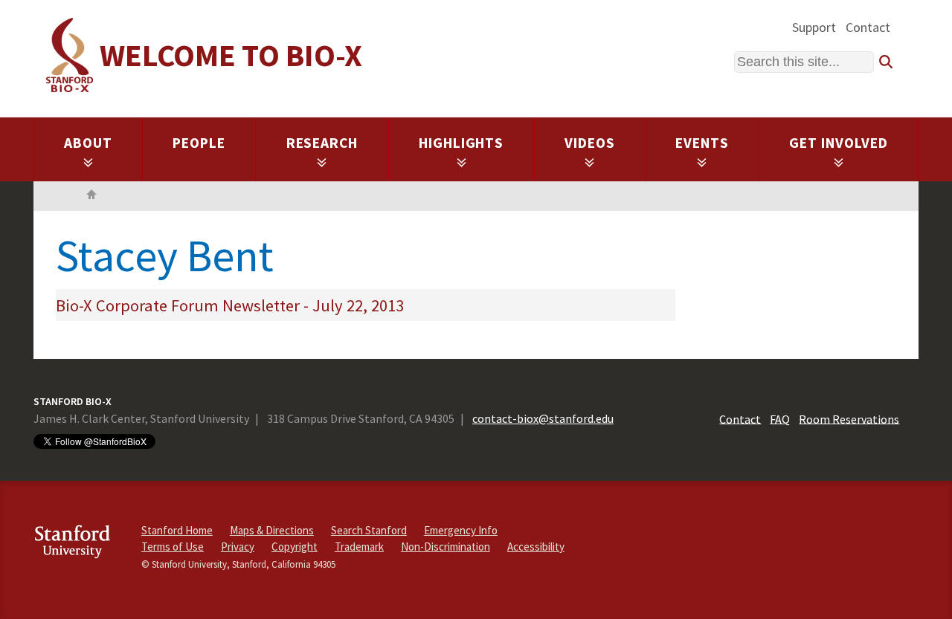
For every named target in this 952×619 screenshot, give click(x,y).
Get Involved (838, 143)
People (199, 143)
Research (322, 143)
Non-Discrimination (445, 546)
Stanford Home (177, 530)
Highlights (461, 143)
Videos (590, 143)
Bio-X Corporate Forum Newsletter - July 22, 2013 (230, 305)
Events (702, 143)
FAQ (780, 418)
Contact (868, 27)
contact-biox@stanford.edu (543, 418)
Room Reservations (849, 418)
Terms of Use (172, 546)
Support (814, 27)
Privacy (237, 546)
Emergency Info (461, 530)
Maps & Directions (272, 530)
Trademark (359, 546)
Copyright (294, 546)
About (88, 143)
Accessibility (536, 546)
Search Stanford (369, 530)
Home (91, 196)
